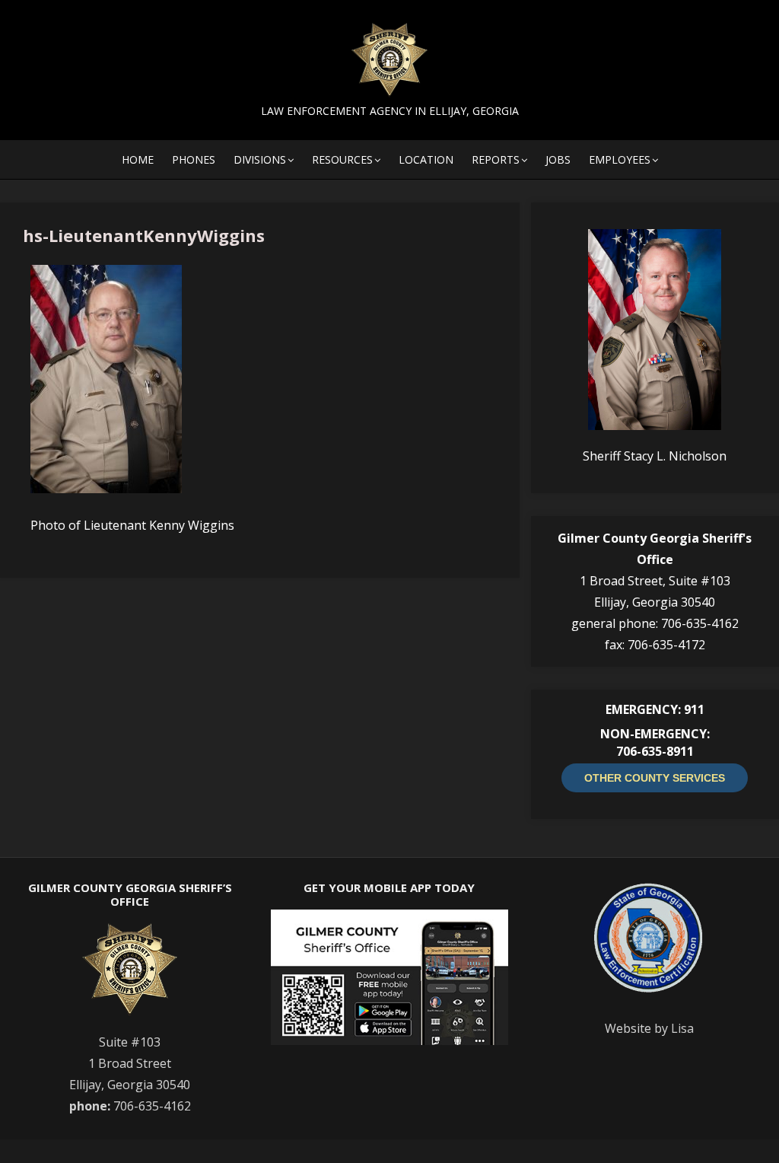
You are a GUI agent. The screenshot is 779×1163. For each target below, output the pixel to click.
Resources (342, 159)
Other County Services (654, 778)
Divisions (260, 159)
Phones (193, 159)
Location (426, 159)
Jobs (558, 159)
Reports (496, 159)
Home (138, 159)
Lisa (682, 1028)
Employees (619, 159)
